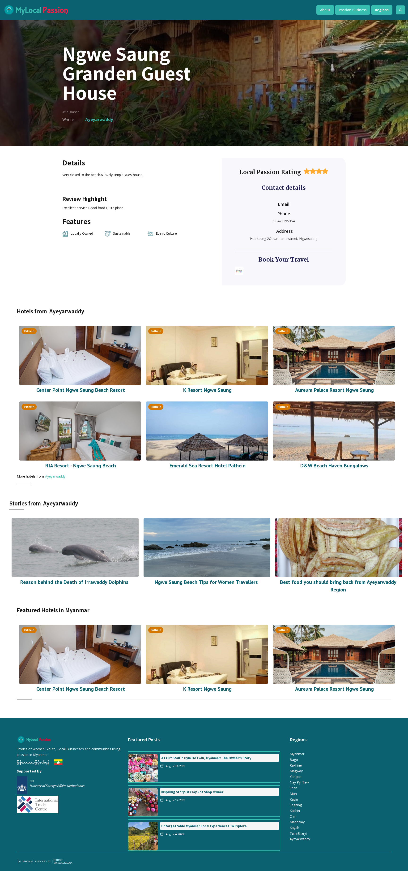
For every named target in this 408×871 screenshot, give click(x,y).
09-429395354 (284, 221)
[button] (325, 10)
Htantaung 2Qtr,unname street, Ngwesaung (283, 238)
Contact (58, 860)
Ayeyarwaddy (55, 476)
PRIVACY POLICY (43, 861)
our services (26, 861)
